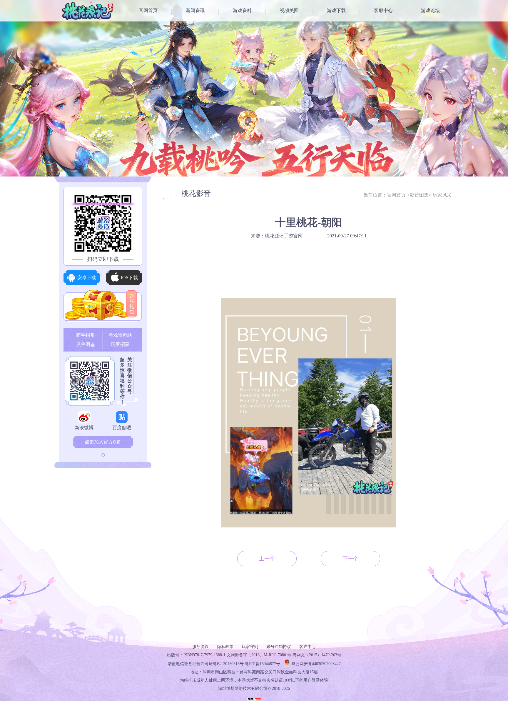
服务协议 (200, 647)
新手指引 (85, 335)
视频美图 (289, 10)
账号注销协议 (278, 647)
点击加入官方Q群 (103, 441)
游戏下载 (336, 10)
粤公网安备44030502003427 (316, 664)
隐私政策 (225, 647)
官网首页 (148, 10)
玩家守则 (250, 647)
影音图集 (419, 194)
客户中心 (307, 647)
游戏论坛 (430, 10)
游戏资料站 (120, 335)
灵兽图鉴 (85, 344)
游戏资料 (242, 10)
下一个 (350, 559)
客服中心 (383, 10)
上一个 (267, 559)
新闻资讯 (195, 10)
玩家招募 (120, 344)
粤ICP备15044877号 (262, 664)
